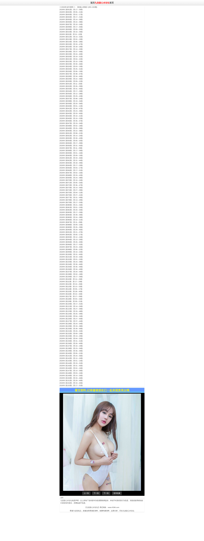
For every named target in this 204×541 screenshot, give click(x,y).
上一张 (86, 493)
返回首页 (102, 2)
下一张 (96, 493)
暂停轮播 (117, 493)
